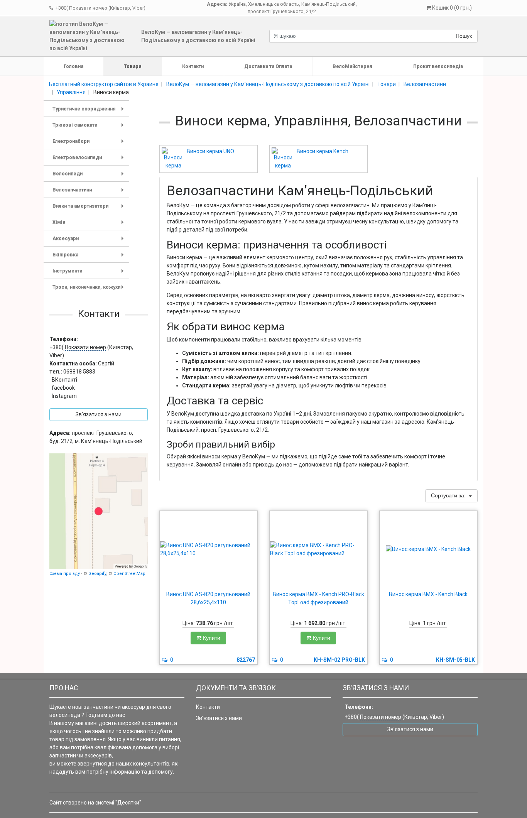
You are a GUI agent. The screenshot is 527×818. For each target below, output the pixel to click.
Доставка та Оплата (268, 66)
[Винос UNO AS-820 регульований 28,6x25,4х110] (208, 549)
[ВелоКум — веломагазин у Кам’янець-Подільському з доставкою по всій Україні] (98, 511)
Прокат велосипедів (438, 66)
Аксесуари (89, 241)
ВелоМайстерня (352, 66)
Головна (73, 66)
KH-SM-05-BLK (455, 660)
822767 (245, 660)
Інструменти (89, 273)
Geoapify (97, 573)
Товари (132, 66)
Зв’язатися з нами (219, 718)
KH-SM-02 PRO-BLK (339, 660)
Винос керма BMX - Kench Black (428, 594)
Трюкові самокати (89, 127)
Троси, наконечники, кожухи (89, 289)
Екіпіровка (89, 257)
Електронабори (89, 143)
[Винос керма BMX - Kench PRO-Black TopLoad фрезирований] (318, 549)
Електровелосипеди (89, 160)
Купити (210, 638)
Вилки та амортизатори (89, 208)
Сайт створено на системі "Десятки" (95, 802)
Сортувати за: (449, 495)
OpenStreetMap (129, 573)
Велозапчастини (89, 192)
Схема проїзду (64, 573)
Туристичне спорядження (89, 111)
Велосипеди (89, 176)
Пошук (464, 36)
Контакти (193, 66)
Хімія (89, 224)
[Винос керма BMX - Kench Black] (428, 549)
